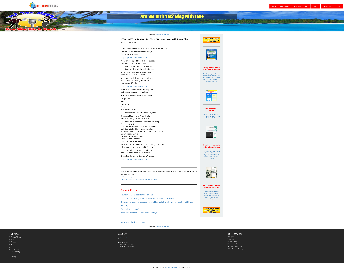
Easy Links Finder (234, 244)
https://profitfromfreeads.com (134, 57)
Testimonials (15, 249)
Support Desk (124, 238)
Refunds (13, 242)
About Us (14, 247)
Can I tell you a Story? (130, 209)
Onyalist (231, 237)
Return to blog (127, 177)
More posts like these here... (133, 222)
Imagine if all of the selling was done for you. (140, 212)
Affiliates (13, 244)
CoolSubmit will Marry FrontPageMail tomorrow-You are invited (148, 198)
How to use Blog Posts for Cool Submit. (137, 195)
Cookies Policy (15, 252)
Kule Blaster (233, 241)
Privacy (13, 239)
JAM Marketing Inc (170, 267)
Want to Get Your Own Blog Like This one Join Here (139, 179)
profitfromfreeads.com (162, 34)
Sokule (231, 239)
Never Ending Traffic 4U (236, 246)
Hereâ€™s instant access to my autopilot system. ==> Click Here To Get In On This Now (211, 116)
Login (12, 254)
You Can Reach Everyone (237, 249)
